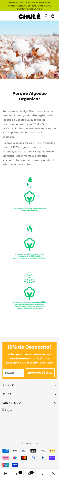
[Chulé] (30, 16)
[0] (17, 473)
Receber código (40, 373)
